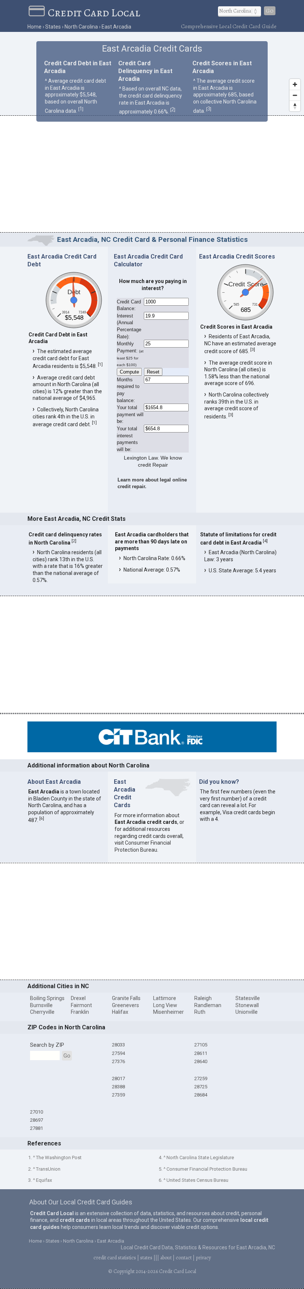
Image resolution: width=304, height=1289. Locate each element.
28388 (118, 1086)
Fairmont (81, 1005)
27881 (36, 1128)
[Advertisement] (152, 175)
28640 (200, 1061)
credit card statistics (114, 1257)
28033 (118, 1045)
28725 (200, 1086)
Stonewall (247, 1005)
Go (270, 11)
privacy (203, 1257)
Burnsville (41, 1005)
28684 (200, 1095)
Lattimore (164, 998)
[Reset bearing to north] (295, 106)
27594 (118, 1053)
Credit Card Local (94, 12)
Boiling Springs (47, 998)
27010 (36, 1112)
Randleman (207, 1005)
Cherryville (42, 1012)
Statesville (247, 998)
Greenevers (125, 1005)
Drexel (78, 998)
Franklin (80, 1012)
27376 (118, 1061)
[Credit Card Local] (38, 12)
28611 (200, 1053)
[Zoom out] (295, 95)
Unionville (246, 1012)
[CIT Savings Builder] (152, 750)
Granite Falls (126, 998)
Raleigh (203, 998)
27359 (118, 1095)
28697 (36, 1120)
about (166, 1257)
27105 (200, 1045)
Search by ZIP (47, 1045)
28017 (118, 1078)
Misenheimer (168, 1012)
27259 (200, 1078)
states (146, 1257)
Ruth (199, 1012)
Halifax (120, 1012)
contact (184, 1257)
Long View (165, 1005)
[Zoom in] (295, 84)
